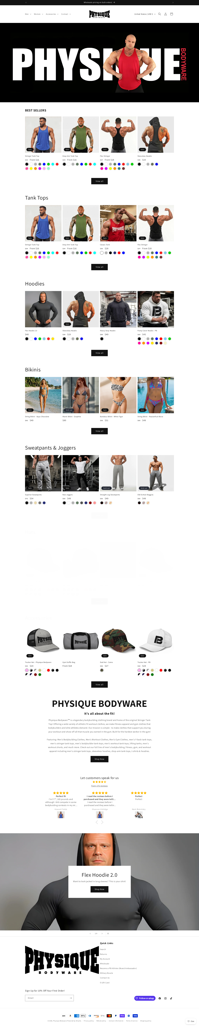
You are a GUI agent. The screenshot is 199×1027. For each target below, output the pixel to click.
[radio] (27, 164)
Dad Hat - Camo (106, 662)
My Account (105, 959)
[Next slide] (102, 933)
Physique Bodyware (60, 1021)
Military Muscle (106, 973)
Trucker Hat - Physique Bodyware (38, 582)
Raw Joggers (68, 495)
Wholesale (104, 963)
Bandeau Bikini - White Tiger (111, 417)
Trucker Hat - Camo (145, 582)
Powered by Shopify (74, 1021)
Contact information (116, 1021)
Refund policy (101, 1021)
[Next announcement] (173, 2)
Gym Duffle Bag (69, 662)
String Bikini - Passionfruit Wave (150, 417)
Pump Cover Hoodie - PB (147, 331)
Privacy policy (89, 1021)
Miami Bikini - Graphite (72, 417)
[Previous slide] (90, 933)
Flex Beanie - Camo (107, 582)
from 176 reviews (99, 785)
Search (103, 949)
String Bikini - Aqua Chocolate (37, 417)
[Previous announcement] (26, 2)
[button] (27, 14)
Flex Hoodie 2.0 (31, 331)
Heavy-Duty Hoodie (107, 331)
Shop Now (99, 759)
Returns (103, 954)
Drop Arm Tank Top (70, 156)
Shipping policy (145, 1021)
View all (99, 181)
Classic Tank (105, 245)
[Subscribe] (71, 998)
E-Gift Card (105, 982)
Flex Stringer (105, 156)
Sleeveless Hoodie (145, 156)
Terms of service (132, 1021)
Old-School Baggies (145, 495)
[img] (99, 782)
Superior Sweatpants (33, 495)
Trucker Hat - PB (69, 582)
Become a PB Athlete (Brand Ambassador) (118, 968)
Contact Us (105, 978)
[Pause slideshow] (109, 933)
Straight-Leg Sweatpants (110, 495)
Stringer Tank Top (32, 156)
